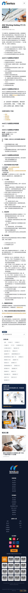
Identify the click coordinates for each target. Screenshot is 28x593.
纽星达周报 (6, 374)
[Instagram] (10, 546)
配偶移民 (14, 512)
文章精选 (20, 356)
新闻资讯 (6, 359)
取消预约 (7, 118)
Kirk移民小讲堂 (7, 348)
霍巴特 (7, 531)
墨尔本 (7, 523)
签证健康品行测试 (14, 506)
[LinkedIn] (17, 542)
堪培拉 (7, 525)
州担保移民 (14, 501)
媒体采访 (14, 351)
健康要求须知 (20, 307)
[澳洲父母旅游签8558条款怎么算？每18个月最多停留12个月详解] (14, 443)
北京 (20, 525)
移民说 (12, 371)
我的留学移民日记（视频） (9, 356)
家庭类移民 (14, 510)
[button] (10, 539)
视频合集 (14, 374)
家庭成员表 (10, 169)
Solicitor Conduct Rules (14, 584)
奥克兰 (20, 523)
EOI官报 (16, 342)
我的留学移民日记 (15, 353)
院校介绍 (13, 377)
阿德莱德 (8, 529)
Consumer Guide (6, 583)
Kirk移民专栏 (19, 345)
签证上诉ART (14, 508)
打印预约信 (7, 119)
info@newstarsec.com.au (16, 553)
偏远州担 (15, 348)
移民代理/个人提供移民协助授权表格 (17, 170)
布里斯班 (8, 527)
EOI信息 (9, 342)
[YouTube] (14, 546)
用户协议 (14, 489)
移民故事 (6, 371)
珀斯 (20, 521)
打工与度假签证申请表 (14, 167)
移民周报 (13, 368)
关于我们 (14, 480)
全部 (5, 342)
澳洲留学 (14, 359)
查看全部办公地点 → (7, 406)
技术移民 (14, 499)
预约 (6, 114)
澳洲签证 (4, 331)
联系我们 (14, 486)
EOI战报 (5, 345)
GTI (11, 345)
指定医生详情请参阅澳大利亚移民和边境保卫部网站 (14, 313)
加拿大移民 (6, 351)
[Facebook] (14, 542)
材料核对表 (15, 95)
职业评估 (14, 514)
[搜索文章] (24, 334)
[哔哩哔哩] (10, 542)
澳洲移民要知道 (7, 365)
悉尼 (8, 521)
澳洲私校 (6, 362)
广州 (20, 527)
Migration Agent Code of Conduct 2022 (17, 583)
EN (25, 590)
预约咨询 (7, 422)
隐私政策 (14, 491)
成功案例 (6, 353)
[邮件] (17, 546)
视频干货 (6, 377)
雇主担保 (6, 380)
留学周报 (6, 368)
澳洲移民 (13, 362)
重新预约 (7, 116)
